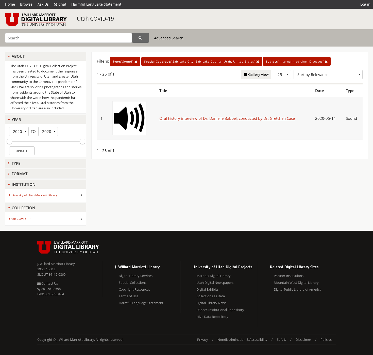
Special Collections (132, 282)
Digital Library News (211, 303)
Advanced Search (168, 38)
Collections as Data (210, 296)
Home (10, 4)
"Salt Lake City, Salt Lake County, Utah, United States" (200, 61)
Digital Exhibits (207, 289)
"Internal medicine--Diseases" (295, 61)
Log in (365, 4)
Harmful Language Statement (96, 4)
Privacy (202, 339)
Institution (24, 184)
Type (16, 163)
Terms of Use (128, 296)
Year (16, 119)
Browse (26, 4)
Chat (61, 4)
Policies (326, 339)
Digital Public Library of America (297, 289)
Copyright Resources (134, 289)
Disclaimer (303, 339)
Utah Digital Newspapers (214, 282)
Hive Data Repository (212, 316)
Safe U (281, 339)
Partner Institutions (288, 275)
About (18, 56)
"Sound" (123, 61)
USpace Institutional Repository (220, 309)
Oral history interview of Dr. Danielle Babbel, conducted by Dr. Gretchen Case (227, 118)
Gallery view (258, 74)
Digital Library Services (135, 275)
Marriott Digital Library (213, 275)
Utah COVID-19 (95, 18)
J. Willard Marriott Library (56, 263)
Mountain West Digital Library (296, 282)
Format (19, 173)
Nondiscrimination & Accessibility (242, 339)
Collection (23, 207)
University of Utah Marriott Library (33, 195)
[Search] (140, 38)
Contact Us (49, 283)
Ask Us (43, 4)
